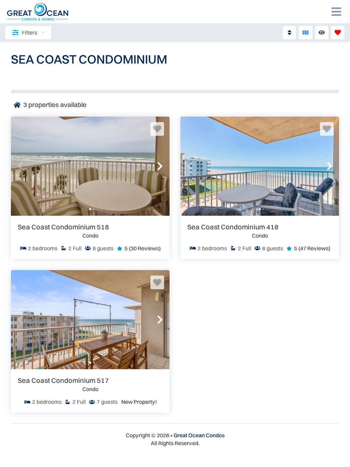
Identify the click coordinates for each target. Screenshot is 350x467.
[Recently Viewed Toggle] (321, 32)
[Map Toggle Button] (305, 32)
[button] (20, 166)
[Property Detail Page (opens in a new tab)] (90, 166)
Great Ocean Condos (199, 435)
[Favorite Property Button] (157, 129)
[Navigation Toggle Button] (336, 11)
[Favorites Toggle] (338, 32)
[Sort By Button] (289, 32)
